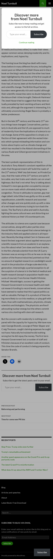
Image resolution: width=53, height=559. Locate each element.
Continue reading (26, 42)
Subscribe (38, 34)
